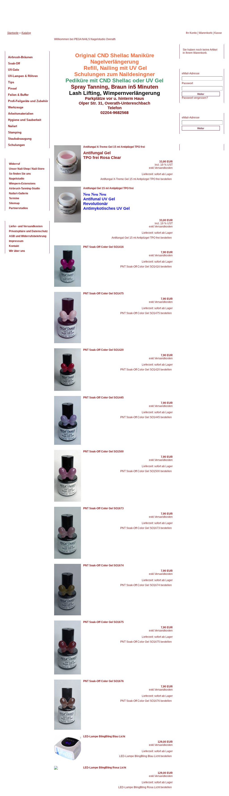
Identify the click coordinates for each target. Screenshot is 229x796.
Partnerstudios (18, 208)
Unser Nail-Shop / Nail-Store (27, 168)
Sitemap (14, 203)
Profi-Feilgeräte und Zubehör (28, 101)
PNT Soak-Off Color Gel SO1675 (103, 622)
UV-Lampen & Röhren (23, 76)
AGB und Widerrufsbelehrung (27, 236)
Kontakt (14, 246)
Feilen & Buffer (18, 94)
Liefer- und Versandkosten (25, 226)
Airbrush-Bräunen (20, 57)
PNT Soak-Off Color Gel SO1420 (103, 349)
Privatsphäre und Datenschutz (28, 231)
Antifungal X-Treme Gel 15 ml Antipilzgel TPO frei (114, 146)
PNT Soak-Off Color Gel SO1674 (103, 565)
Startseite (13, 32)
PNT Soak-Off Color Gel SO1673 (103, 508)
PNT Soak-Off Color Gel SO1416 (103, 246)
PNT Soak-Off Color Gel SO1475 (103, 293)
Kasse (218, 32)
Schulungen (16, 145)
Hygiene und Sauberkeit (24, 120)
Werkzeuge (15, 107)
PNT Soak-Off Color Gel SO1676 (103, 681)
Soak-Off (14, 63)
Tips (11, 82)
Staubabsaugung (20, 138)
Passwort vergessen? (195, 97)
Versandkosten (164, 167)
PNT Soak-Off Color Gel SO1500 (103, 451)
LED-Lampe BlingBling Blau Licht (104, 736)
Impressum (16, 241)
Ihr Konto (191, 32)
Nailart (12, 126)
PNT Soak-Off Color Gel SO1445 (103, 397)
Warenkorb (205, 32)
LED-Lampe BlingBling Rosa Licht (104, 767)
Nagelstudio (16, 178)
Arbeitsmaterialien (20, 113)
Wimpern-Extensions (22, 183)
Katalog (26, 32)
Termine (14, 198)
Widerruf (14, 163)
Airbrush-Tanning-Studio (24, 188)
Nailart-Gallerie (18, 193)
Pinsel (12, 88)
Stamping (14, 132)
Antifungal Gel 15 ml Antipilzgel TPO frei (108, 188)
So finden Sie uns (20, 173)
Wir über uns (17, 250)
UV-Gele (13, 69)
